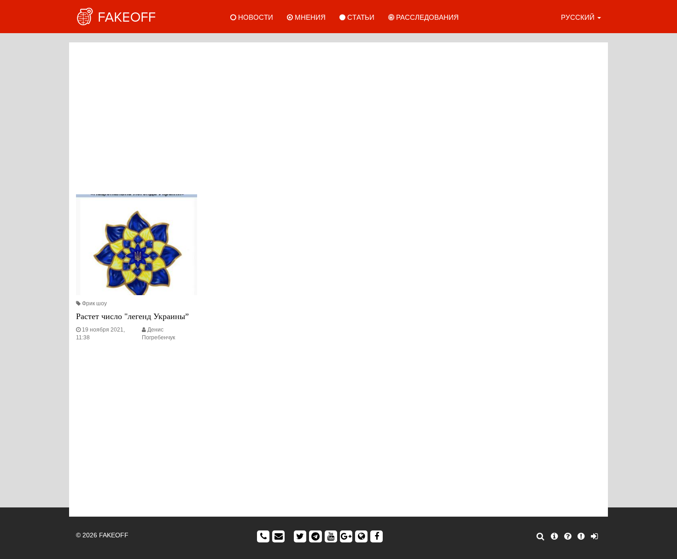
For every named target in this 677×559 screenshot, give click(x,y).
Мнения (309, 17)
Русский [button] (578, 17)
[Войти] (594, 536)
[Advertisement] (338, 116)
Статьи (359, 17)
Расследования (426, 17)
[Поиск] (540, 536)
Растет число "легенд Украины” (132, 316)
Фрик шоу (94, 303)
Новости (254, 17)
